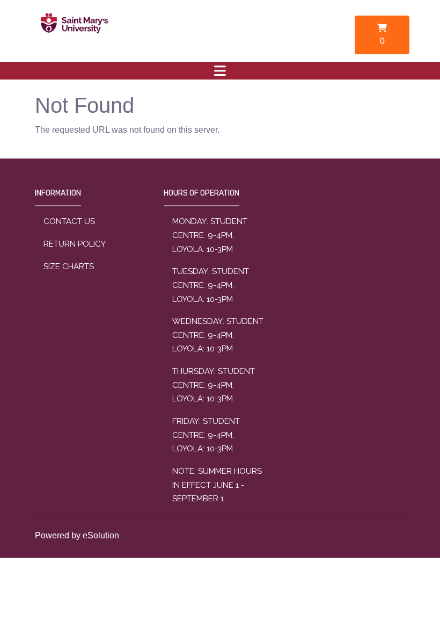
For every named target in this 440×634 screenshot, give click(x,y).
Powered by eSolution (77, 535)
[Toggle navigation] (220, 71)
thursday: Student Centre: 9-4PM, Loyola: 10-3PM (213, 385)
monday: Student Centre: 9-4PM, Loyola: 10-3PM (209, 235)
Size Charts (68, 266)
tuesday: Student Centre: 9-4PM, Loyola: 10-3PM (210, 285)
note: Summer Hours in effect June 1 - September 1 (217, 484)
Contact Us (69, 221)
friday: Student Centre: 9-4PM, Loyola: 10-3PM (206, 434)
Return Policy (74, 244)
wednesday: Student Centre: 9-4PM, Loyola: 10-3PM (217, 335)
